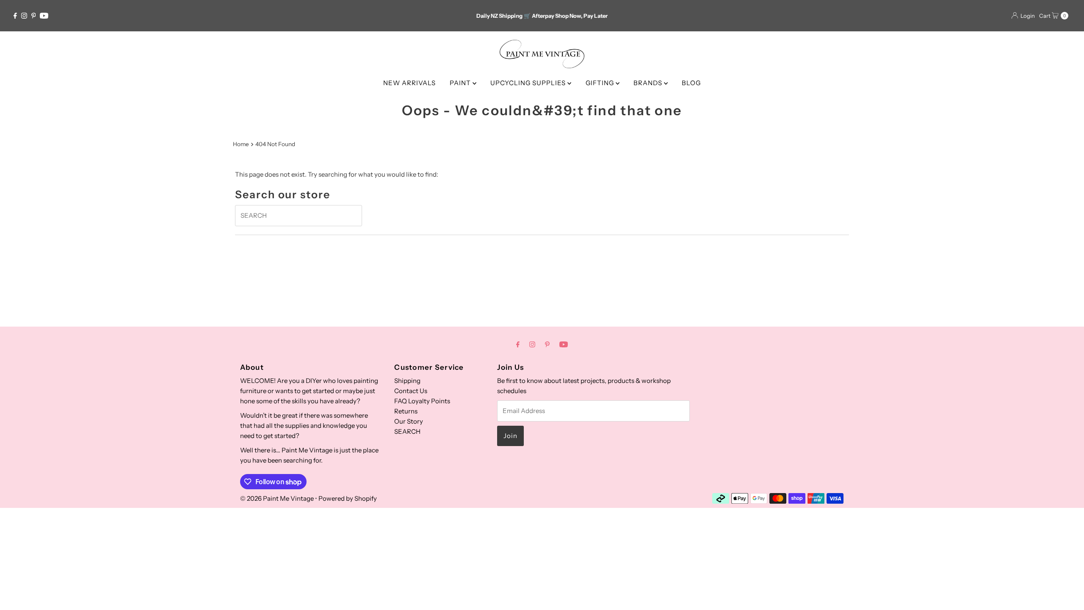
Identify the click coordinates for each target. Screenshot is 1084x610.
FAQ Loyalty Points (422, 401)
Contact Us (410, 391)
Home (241, 144)
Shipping (407, 381)
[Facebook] (15, 16)
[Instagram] (24, 16)
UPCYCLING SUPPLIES (528, 83)
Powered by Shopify (347, 498)
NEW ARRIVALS (409, 83)
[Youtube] (44, 16)
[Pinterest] (33, 16)
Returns (406, 411)
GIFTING (601, 83)
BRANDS (648, 83)
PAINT (461, 83)
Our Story (408, 421)
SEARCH (407, 431)
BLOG (691, 83)
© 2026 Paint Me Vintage (277, 498)
